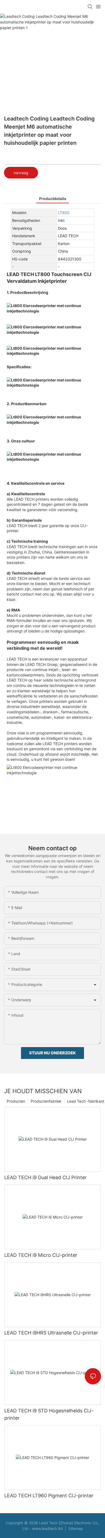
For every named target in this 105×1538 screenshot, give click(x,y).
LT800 (63, 212)
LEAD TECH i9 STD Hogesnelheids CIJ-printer (48, 1414)
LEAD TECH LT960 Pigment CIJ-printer (48, 1495)
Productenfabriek (46, 1101)
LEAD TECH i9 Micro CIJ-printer (40, 1255)
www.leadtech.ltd (48, 1528)
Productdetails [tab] (52, 198)
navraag (21, 172)
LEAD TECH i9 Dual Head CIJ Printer (45, 1177)
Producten (16, 1101)
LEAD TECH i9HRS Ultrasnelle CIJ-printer (51, 1333)
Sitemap (75, 1528)
